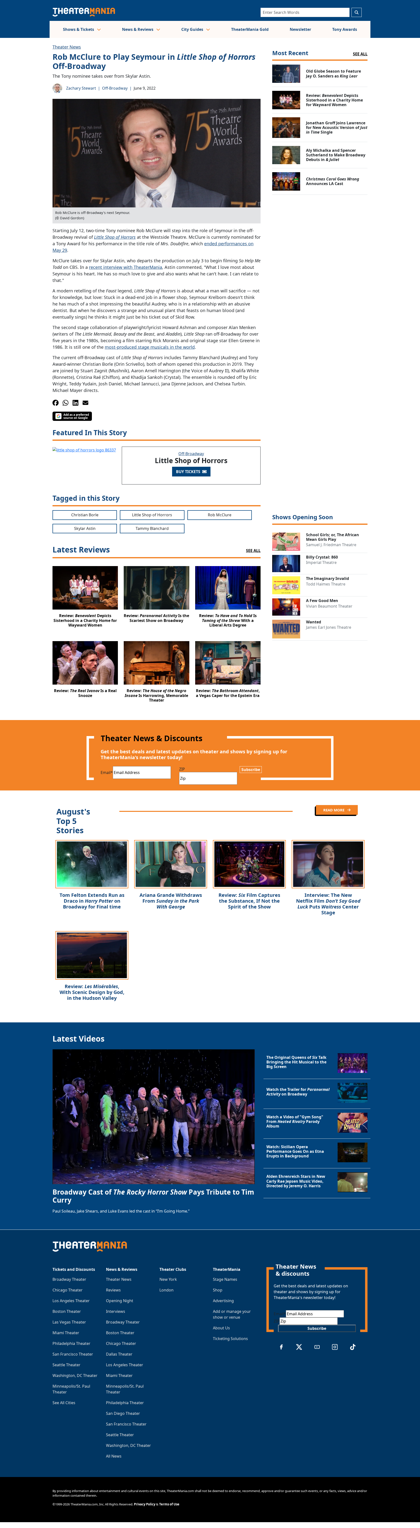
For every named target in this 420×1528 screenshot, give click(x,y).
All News (114, 1456)
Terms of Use (169, 1504)
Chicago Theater (67, 1290)
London (166, 1290)
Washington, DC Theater (74, 1375)
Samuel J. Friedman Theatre (331, 544)
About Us (221, 1328)
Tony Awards (344, 29)
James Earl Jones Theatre (328, 627)
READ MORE (334, 809)
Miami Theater (65, 1332)
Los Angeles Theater (71, 1300)
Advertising (223, 1300)
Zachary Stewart (81, 88)
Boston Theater (66, 1311)
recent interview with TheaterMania (125, 267)
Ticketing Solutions (230, 1338)
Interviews (115, 1311)
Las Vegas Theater (69, 1322)
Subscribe (250, 769)
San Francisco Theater (72, 1354)
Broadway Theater (69, 1279)
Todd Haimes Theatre (325, 584)
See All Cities (63, 1402)
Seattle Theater (66, 1364)
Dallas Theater (119, 1354)
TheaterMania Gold (250, 29)
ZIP (182, 769)
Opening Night (119, 1300)
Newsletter (300, 29)
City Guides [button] (192, 29)
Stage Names (225, 1279)
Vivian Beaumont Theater (329, 606)
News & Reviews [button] (138, 29)
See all (360, 54)
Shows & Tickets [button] (79, 29)
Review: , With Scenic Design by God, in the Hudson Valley (92, 992)
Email (107, 772)
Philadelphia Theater (71, 1343)
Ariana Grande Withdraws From (171, 901)
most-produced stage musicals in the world (150, 347)
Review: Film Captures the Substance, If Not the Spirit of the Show (249, 901)
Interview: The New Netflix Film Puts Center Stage (328, 904)
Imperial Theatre (321, 562)
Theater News (66, 47)
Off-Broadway (115, 88)
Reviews (113, 1290)
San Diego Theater (123, 1413)
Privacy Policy (144, 1504)
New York (168, 1279)
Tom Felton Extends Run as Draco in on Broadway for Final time (92, 901)
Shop (217, 1290)
